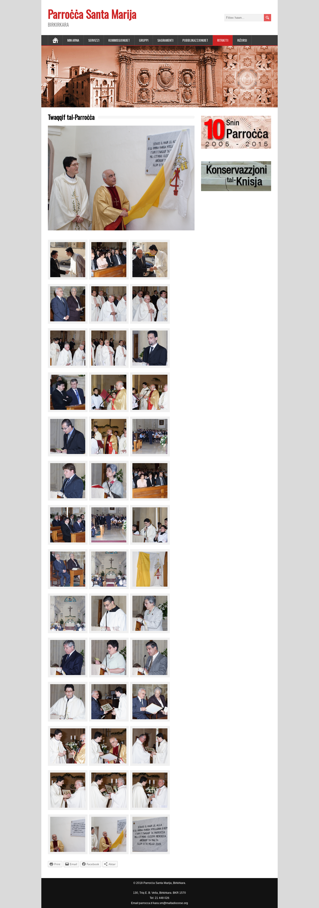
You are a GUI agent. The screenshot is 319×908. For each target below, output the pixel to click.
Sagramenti (165, 40)
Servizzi (93, 40)
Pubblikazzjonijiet (195, 40)
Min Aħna (73, 40)
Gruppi (143, 40)
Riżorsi (242, 40)
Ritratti (222, 40)
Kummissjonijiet (119, 40)
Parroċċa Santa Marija (92, 13)
